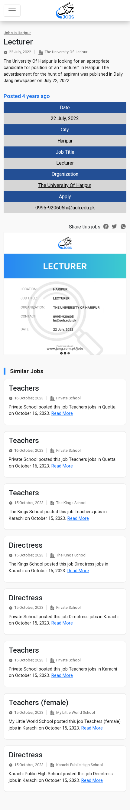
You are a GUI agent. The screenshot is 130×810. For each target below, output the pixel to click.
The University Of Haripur (64, 185)
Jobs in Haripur (17, 33)
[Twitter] (114, 226)
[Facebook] (106, 226)
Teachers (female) (38, 702)
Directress (26, 545)
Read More (62, 413)
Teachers (24, 388)
